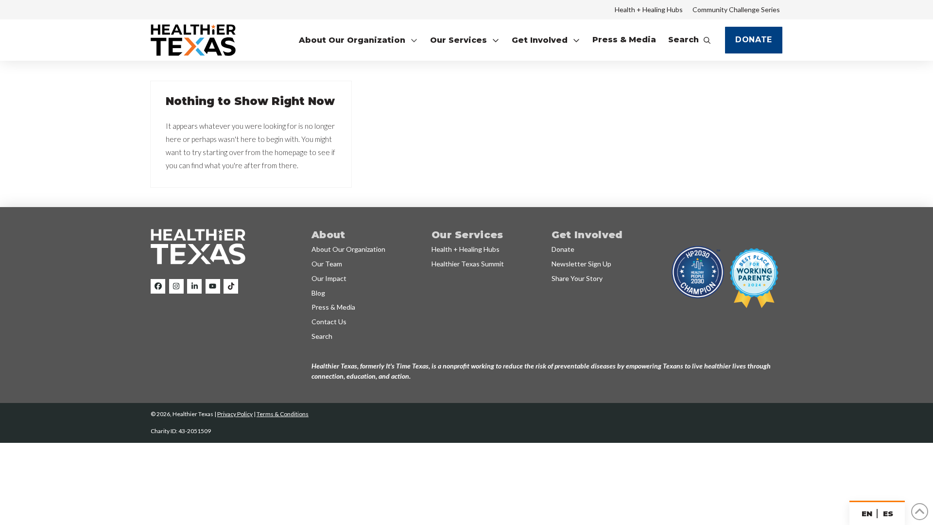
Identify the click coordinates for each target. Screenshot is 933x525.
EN (867, 513)
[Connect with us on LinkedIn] (194, 286)
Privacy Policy (235, 414)
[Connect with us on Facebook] (158, 286)
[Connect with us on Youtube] (213, 286)
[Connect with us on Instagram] (176, 286)
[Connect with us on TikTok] (231, 286)
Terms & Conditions (283, 414)
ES (888, 513)
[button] (358, 40)
